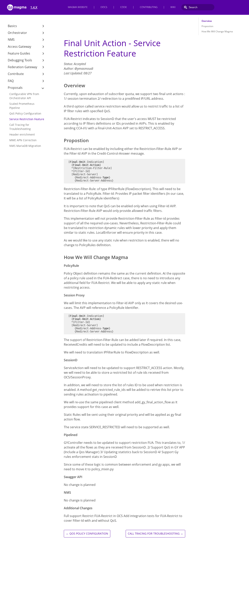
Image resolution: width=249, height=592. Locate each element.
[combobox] (197, 7)
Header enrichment (22, 134)
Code (123, 7)
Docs (104, 7)
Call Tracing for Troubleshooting (20, 127)
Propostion (207, 26)
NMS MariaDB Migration (25, 146)
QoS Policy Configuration (25, 113)
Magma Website (78, 7)
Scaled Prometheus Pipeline (21, 106)
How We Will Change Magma (217, 31)
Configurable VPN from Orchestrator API (24, 96)
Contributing (148, 7)
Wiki (172, 7)
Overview (207, 21)
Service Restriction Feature (26, 119)
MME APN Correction (23, 140)
